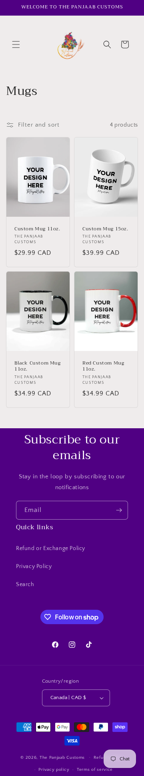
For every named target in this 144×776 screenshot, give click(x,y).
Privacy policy (53, 769)
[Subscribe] (119, 510)
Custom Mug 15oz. (105, 229)
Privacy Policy (34, 566)
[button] (16, 44)
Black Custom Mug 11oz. (37, 366)
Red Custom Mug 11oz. (103, 366)
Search (25, 584)
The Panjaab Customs (62, 757)
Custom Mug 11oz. (37, 229)
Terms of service (95, 769)
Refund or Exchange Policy (50, 548)
